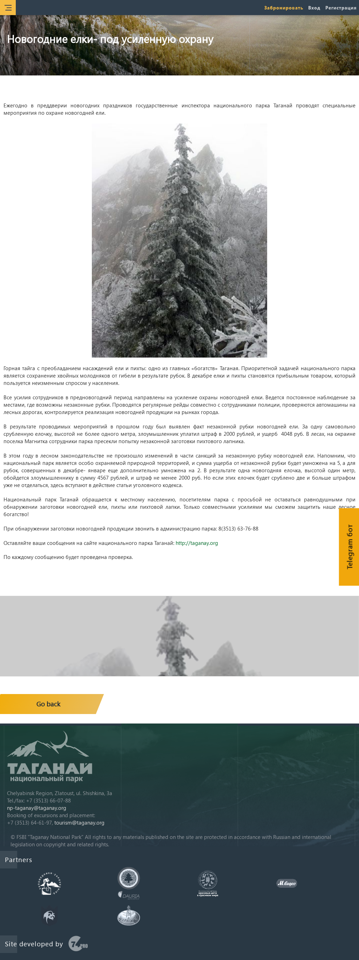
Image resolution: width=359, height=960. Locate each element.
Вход (314, 8)
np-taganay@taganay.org (36, 807)
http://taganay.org (197, 542)
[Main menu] (8, 7)
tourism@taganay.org (79, 822)
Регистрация (341, 8)
